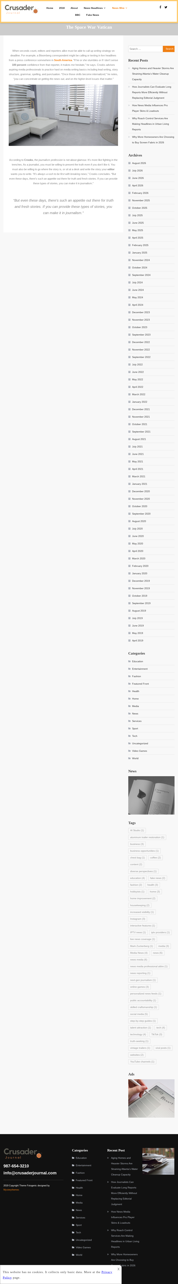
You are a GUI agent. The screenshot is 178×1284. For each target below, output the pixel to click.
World (135, 758)
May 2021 (137, 461)
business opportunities (144, 850)
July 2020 (137, 528)
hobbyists (137, 891)
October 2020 (139, 506)
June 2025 (138, 222)
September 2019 (141, 603)
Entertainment (140, 668)
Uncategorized (140, 743)
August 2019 (139, 610)
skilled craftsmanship (143, 1007)
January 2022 (139, 401)
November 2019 (141, 588)
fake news (157, 878)
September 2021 (141, 431)
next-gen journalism (143, 980)
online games (139, 986)
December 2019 (141, 580)
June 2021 (138, 454)
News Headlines (93, 8)
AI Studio (137, 830)
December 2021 (141, 409)
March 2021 (138, 476)
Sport (135, 728)
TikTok (156, 1034)
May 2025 (137, 230)
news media (138, 959)
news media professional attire (149, 966)
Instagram (137, 918)
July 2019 (137, 618)
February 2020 (140, 566)
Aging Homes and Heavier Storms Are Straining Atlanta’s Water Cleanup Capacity (153, 74)
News (135, 713)
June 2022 (138, 372)
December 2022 (141, 342)
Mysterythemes (11, 1189)
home (155, 891)
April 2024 (137, 304)
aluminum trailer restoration (147, 837)
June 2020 (138, 536)
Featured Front (140, 683)
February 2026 (140, 193)
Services (136, 721)
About (74, 8)
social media (139, 1014)
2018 (62, 8)
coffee (155, 857)
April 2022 (137, 386)
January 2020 (139, 573)
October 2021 (139, 424)
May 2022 (137, 379)
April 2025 (137, 237)
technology (138, 1034)
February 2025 (140, 245)
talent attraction (140, 1027)
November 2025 (141, 200)
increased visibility (142, 912)
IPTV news (138, 932)
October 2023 (139, 327)
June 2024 (138, 290)
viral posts (163, 1047)
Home (49, 8)
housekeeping (139, 905)
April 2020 (137, 551)
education (137, 878)
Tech (134, 736)
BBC (77, 15)
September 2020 (141, 513)
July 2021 (137, 446)
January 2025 (139, 252)
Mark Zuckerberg (141, 946)
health (152, 884)
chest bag (137, 857)
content (136, 864)
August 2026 (139, 163)
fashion (136, 884)
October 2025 (139, 207)
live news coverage (142, 939)
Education (137, 661)
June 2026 (138, 178)
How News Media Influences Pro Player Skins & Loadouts (150, 108)
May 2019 (137, 633)
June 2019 (138, 625)
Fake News (92, 15)
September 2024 (141, 275)
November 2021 (141, 416)
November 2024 (141, 260)
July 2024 (137, 282)
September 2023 (141, 334)
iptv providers (160, 932)
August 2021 (139, 439)
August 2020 (139, 521)
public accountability (143, 1000)
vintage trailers (140, 1047)
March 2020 (138, 558)
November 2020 (141, 498)
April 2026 (137, 185)
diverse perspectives (143, 871)
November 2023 (141, 319)
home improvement (142, 898)
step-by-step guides (143, 1020)
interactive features (142, 925)
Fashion (136, 676)
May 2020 (137, 543)
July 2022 (137, 364)
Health (135, 691)
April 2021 (137, 469)
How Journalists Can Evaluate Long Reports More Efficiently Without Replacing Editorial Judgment (151, 92)
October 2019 (139, 595)
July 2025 (137, 215)
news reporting (140, 973)
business (137, 844)
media (163, 946)
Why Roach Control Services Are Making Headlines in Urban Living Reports (150, 124)
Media (135, 706)
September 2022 (141, 357)
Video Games (139, 750)
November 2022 (141, 349)
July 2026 (137, 170)
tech (160, 1027)
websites (137, 1054)
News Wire (118, 8)
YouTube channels (142, 1061)
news (158, 952)
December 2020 (141, 491)
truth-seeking (139, 1041)
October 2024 (139, 267)
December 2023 (141, 312)
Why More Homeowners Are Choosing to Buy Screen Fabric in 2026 (153, 139)
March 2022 (138, 394)
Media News (139, 952)
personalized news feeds (145, 993)
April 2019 (137, 640)
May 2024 (137, 297)
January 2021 (139, 483)
